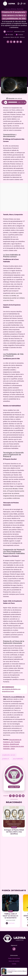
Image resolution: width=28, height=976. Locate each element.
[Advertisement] (14, 60)
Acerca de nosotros (14, 961)
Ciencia (7, 9)
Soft (10, 911)
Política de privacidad (14, 958)
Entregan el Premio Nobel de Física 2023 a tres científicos (14, 832)
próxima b (5, 759)
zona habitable (18, 759)
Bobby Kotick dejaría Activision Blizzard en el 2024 (17, 971)
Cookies (14, 964)
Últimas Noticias (17, 9)
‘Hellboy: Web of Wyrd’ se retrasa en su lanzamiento (10, 915)
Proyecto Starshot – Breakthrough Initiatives (11, 744)
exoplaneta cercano (8, 755)
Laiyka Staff (14, 787)
